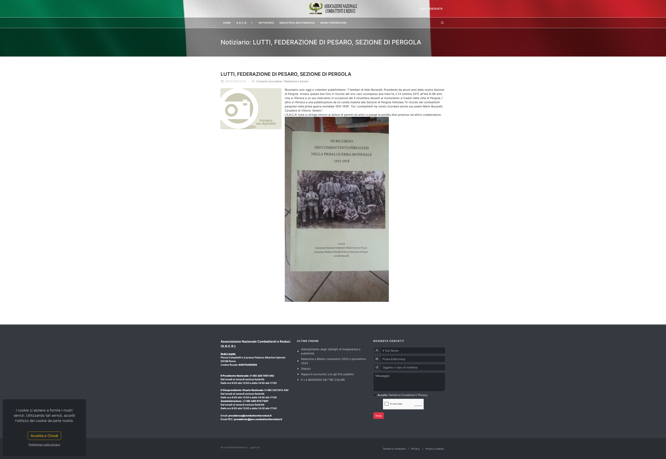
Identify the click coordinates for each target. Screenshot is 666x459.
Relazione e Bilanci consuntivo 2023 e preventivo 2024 (333, 361)
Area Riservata (431, 8)
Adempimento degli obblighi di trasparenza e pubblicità (330, 351)
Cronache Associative (269, 81)
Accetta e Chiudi (44, 436)
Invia (378, 415)
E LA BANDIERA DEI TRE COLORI (323, 379)
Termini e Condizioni (402, 395)
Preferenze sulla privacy (44, 444)
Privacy (423, 395)
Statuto (306, 368)
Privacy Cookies (434, 448)
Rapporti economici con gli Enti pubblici (327, 374)
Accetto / (402, 395)
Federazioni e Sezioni (296, 81)
